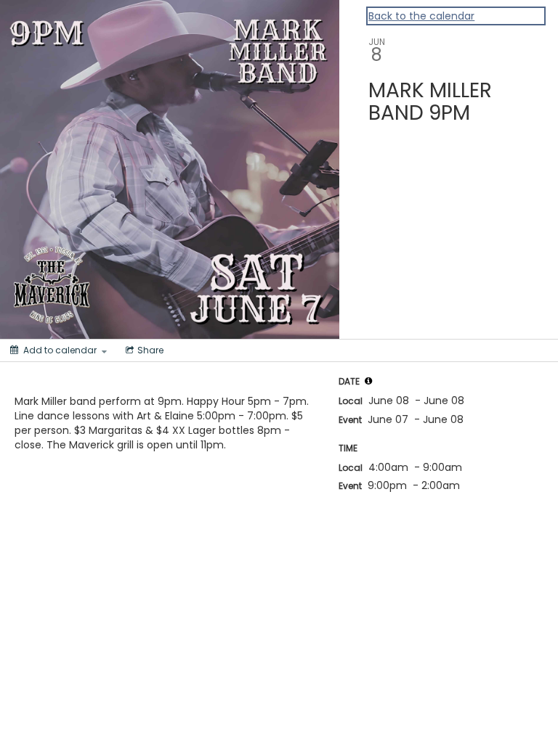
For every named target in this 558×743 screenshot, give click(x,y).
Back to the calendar (421, 16)
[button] (368, 381)
